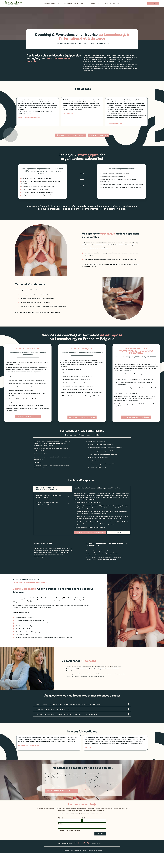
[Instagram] (75, 843)
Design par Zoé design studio (95, 850)
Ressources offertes (111, 3)
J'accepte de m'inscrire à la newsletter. (70, 830)
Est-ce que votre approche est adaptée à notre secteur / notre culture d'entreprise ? (66, 714)
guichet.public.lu (111, 559)
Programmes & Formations (73, 3)
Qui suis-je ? (93, 3)
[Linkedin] (84, 843)
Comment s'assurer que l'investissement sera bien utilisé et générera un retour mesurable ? (68, 704)
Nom (83, 818)
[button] (82, 703)
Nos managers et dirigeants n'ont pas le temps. (52, 709)
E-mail (60, 824)
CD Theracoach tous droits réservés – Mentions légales (74, 850)
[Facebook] (79, 843)
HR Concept (107, 666)
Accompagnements (51, 3)
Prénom (60, 818)
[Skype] (88, 843)
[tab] (52, 489)
